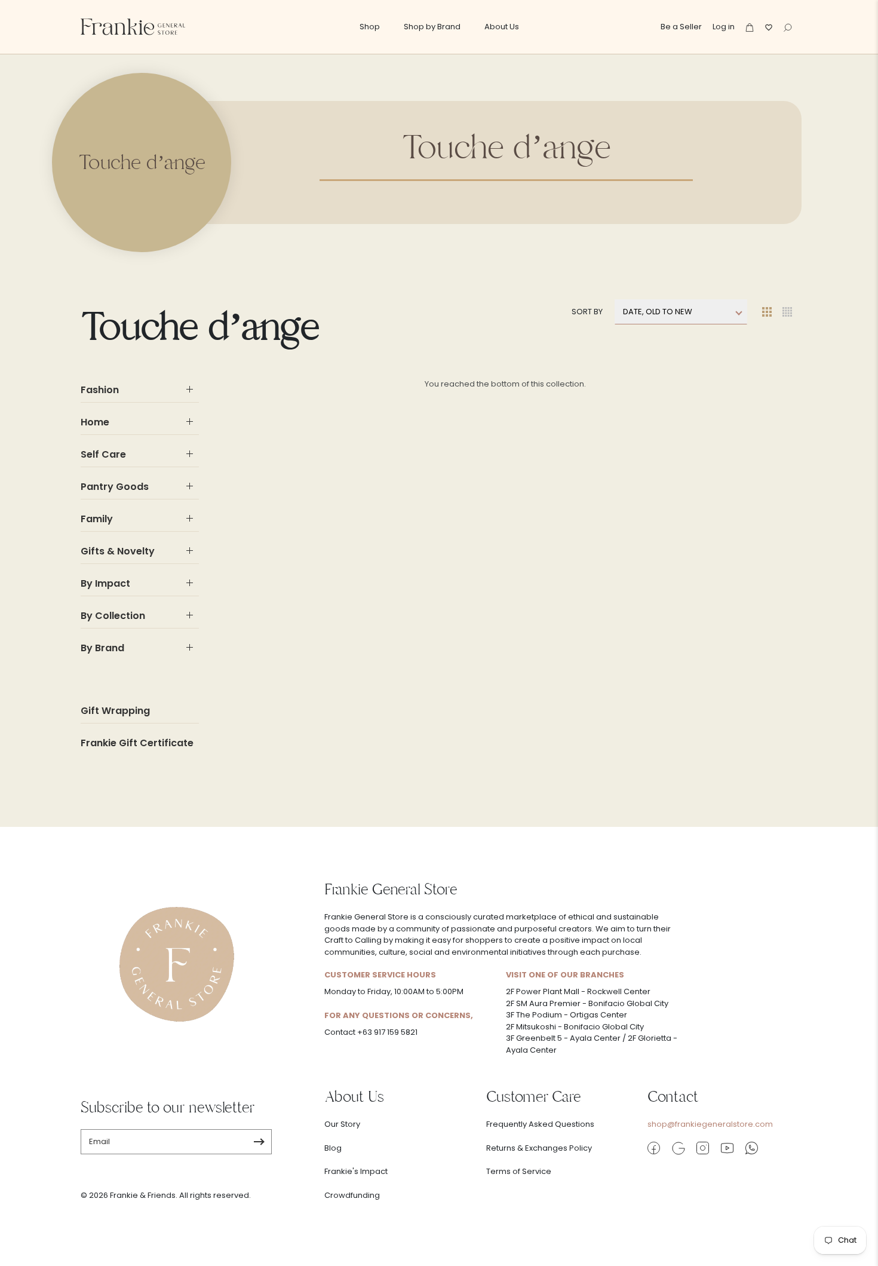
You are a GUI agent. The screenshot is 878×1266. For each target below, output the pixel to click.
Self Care (103, 454)
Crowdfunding (352, 1195)
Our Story (342, 1124)
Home (95, 422)
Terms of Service (518, 1171)
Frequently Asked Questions (540, 1124)
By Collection (113, 616)
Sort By (587, 311)
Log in (724, 26)
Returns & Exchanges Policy (539, 1148)
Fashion (100, 390)
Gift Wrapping (115, 711)
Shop (370, 26)
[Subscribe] (259, 1141)
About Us (501, 26)
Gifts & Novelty (118, 551)
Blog (333, 1148)
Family (97, 519)
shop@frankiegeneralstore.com (710, 1124)
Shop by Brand (432, 26)
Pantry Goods (115, 486)
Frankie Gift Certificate (137, 743)
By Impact (105, 583)
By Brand (102, 648)
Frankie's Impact (356, 1171)
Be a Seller (681, 26)
